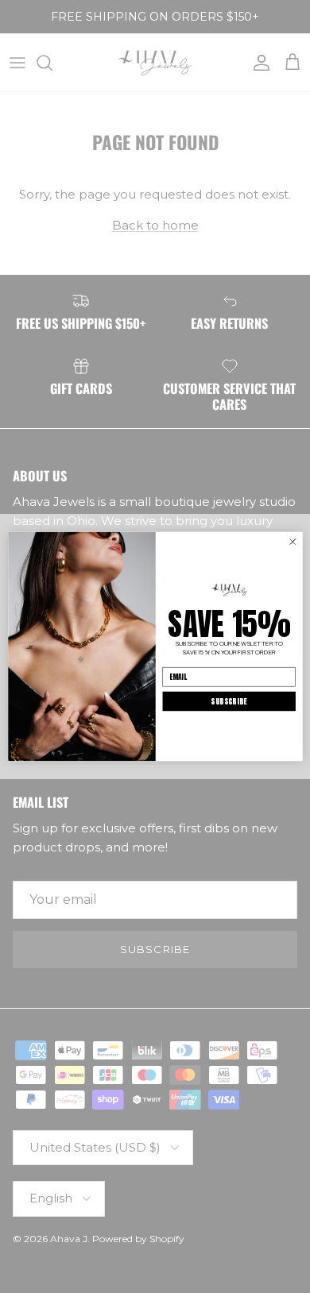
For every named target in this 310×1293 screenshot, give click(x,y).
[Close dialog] (292, 542)
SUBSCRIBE (229, 701)
